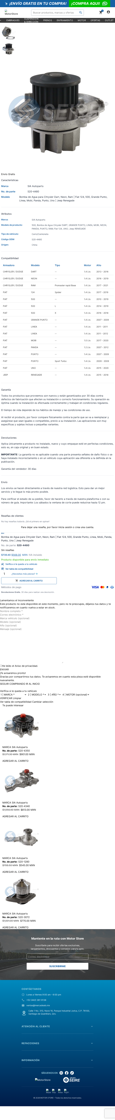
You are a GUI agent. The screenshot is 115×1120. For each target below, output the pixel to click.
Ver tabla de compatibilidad (19, 569)
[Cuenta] (108, 12)
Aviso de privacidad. (26, 665)
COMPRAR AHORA (86, 580)
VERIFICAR (6, 698)
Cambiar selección (42, 701)
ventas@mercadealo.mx (38, 1005)
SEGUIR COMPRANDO (12, 683)
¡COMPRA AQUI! (85, 3)
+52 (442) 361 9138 (36, 1000)
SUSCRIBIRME (57, 966)
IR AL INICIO (33, 683)
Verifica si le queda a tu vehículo (21, 564)
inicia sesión (65, 527)
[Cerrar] (1, 597)
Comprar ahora (29, 1111)
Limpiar (17, 698)
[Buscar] (81, 13)
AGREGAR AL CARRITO (31, 580)
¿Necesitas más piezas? (23, 573)
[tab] (57, 34)
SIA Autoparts (20, 747)
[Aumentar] (8, 574)
